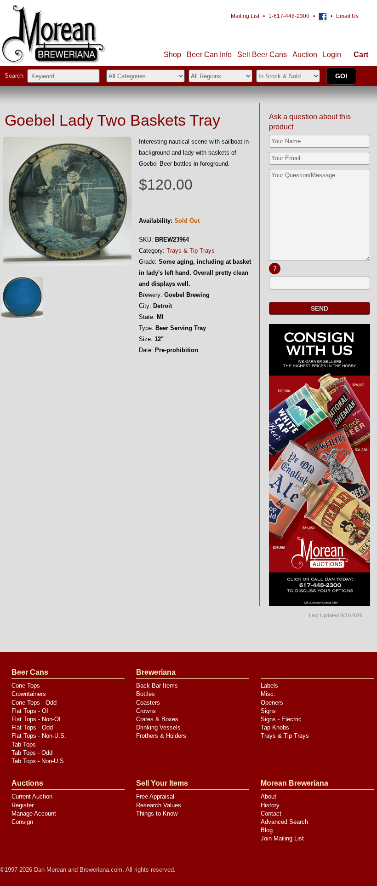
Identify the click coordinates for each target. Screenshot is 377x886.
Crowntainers (28, 693)
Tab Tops (23, 744)
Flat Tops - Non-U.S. (38, 735)
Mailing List (245, 16)
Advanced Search (284, 821)
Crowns (146, 710)
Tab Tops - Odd (31, 752)
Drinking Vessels (158, 727)
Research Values (158, 805)
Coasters (148, 702)
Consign (22, 821)
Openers (272, 702)
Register (22, 805)
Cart (361, 54)
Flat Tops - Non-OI (36, 719)
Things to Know (156, 813)
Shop (172, 54)
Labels (269, 685)
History (270, 805)
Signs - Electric (281, 719)
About (268, 796)
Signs (268, 710)
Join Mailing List (282, 838)
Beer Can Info (209, 54)
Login (332, 54)
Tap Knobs (275, 727)
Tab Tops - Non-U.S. (38, 761)
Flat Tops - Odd (32, 727)
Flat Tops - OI (29, 710)
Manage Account (33, 813)
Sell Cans (262, 54)
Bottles (145, 693)
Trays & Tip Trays (190, 250)
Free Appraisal (155, 796)
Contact (271, 813)
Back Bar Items (157, 685)
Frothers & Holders (161, 735)
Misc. (268, 693)
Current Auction (31, 796)
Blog (267, 830)
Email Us (347, 16)
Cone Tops (25, 685)
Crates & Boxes (157, 719)
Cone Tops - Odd (34, 702)
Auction (304, 54)
